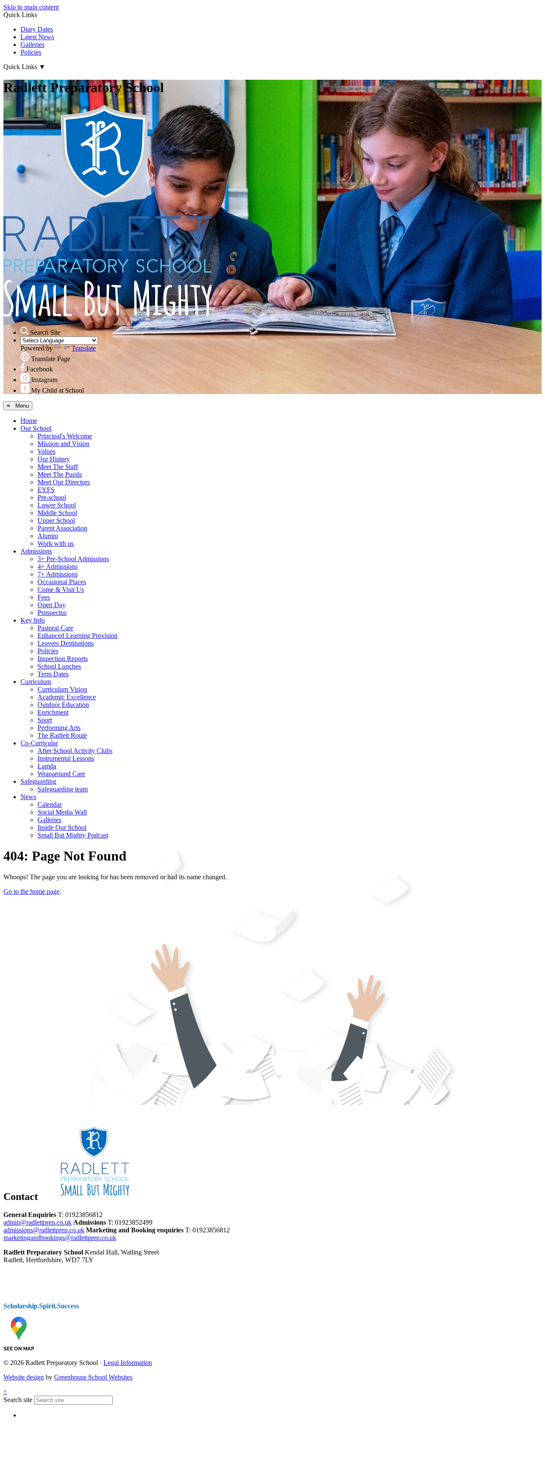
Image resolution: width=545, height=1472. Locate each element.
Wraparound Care (61, 773)
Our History (53, 459)
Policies (30, 52)
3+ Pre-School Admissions (73, 558)
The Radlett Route (62, 735)
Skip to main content (31, 7)
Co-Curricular (39, 743)
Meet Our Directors (63, 482)
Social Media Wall (62, 812)
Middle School (57, 512)
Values (46, 451)
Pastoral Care (55, 628)
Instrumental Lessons (65, 758)
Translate (84, 348)
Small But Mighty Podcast (72, 835)
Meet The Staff (57, 466)
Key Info (32, 620)
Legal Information (127, 1362)
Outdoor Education (63, 704)
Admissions (36, 551)
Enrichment (53, 712)
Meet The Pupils (59, 474)
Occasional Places (61, 581)
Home (28, 420)
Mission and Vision (63, 443)
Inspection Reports (62, 658)
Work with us (55, 543)
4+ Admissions (57, 566)
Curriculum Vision (62, 689)
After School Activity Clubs (74, 750)
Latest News (37, 37)
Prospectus (51, 612)
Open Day (51, 605)
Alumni (47, 535)
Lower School (56, 505)
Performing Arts (58, 727)
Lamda (46, 766)
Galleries (32, 44)
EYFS (45, 489)
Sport (44, 720)
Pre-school (51, 497)
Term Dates (53, 674)
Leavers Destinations (65, 643)
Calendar (49, 804)
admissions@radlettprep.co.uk (43, 1230)
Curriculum (35, 681)
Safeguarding (38, 781)
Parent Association (62, 528)
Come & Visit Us (60, 589)
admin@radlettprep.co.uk (37, 1222)
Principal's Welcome (64, 436)
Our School (36, 428)
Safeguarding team (62, 789)
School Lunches (59, 666)
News (28, 796)
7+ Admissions (57, 574)
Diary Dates (36, 29)
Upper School (56, 520)
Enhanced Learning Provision (77, 635)
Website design (23, 1377)
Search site (17, 1399)
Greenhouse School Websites (93, 1377)
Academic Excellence (66, 697)
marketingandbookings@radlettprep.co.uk (59, 1237)
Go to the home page (31, 891)
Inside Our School (61, 827)
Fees (43, 597)
